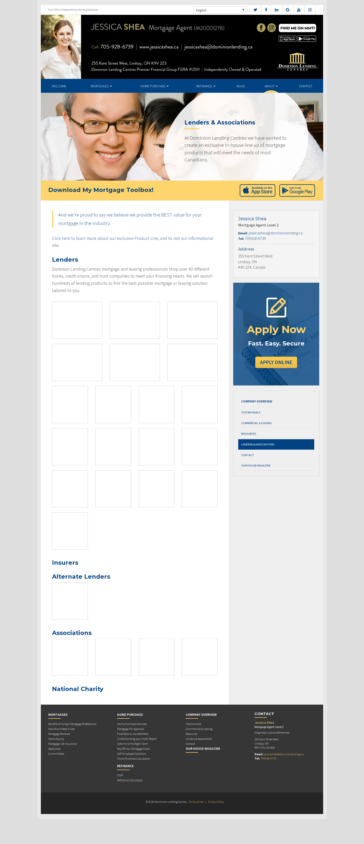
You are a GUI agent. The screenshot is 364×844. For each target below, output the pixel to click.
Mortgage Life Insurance (62, 744)
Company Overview (256, 401)
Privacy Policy (216, 802)
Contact (305, 86)
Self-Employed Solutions (131, 753)
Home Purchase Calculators (133, 758)
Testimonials (250, 412)
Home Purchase (153, 86)
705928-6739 (255, 238)
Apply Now (54, 748)
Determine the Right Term (132, 744)
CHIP (120, 775)
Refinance (204, 86)
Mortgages (100, 86)
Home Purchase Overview (132, 724)
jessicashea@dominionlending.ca (276, 232)
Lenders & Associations (257, 444)
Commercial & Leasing (256, 423)
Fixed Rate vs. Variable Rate (132, 734)
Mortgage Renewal (59, 734)
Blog (241, 86)
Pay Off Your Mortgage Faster (133, 748)
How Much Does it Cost (61, 729)
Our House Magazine (256, 465)
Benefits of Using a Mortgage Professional (72, 724)
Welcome (59, 86)
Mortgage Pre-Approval (130, 729)
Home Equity (56, 739)
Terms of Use (196, 802)
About (269, 86)
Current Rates (56, 753)
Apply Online (276, 362)
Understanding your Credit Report (137, 739)
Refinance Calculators (130, 780)
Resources (248, 434)
